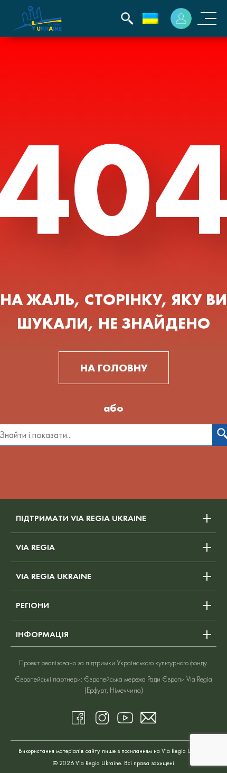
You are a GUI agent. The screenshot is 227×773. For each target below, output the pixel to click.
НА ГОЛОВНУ (113, 368)
